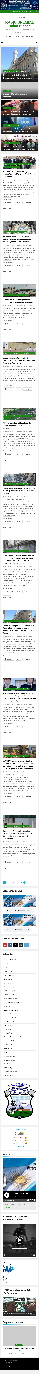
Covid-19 (6, 971)
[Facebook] (10, 945)
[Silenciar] (31, 1255)
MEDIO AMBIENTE (10, 1010)
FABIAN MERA (9, 180)
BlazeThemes (10, 1367)
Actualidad (7, 71)
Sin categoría (8, 1056)
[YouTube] (5, 945)
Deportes (7, 979)
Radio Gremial (15, 1354)
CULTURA (7, 975)
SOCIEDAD (31, 353)
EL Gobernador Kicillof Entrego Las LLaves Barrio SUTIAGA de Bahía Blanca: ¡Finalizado (19, 174)
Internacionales (18, 416)
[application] (19, 1240)
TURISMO (7, 1075)
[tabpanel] (19, 1340)
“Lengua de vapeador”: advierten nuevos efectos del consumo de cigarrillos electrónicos (19, 114)
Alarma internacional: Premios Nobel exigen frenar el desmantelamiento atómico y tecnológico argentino (18, 239)
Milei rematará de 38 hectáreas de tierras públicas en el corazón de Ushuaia (17, 425)
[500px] (26, 945)
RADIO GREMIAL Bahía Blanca (19, 24)
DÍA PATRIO (7, 983)
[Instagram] (15, 945)
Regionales (7, 1041)
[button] (19, 1240)
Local (14, 164)
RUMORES (7, 1048)
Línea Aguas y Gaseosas (11, 1002)
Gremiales (7, 994)
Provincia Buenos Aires (12, 167)
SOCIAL (6, 1064)
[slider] (18, 1313)
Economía (7, 987)
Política (24, 232)
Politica (29, 164)
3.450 (21, 882)
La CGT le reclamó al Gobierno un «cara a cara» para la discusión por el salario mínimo (19, 490)
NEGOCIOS (7, 1021)
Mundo (6, 1014)
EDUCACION (8, 991)
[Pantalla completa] (34, 1255)
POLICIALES (8, 1025)
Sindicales (15, 143)
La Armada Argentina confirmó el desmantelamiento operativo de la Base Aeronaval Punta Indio (19, 11)
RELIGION (7, 1045)
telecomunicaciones (10, 1072)
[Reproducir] (5, 1255)
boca (5, 964)
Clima (6, 968)
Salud (14, 108)
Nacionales (15, 71)
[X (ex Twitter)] (21, 945)
